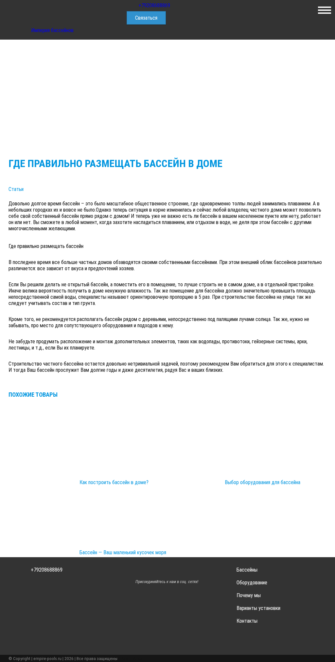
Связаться (146, 18)
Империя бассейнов (52, 30)
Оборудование (252, 582)
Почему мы (249, 595)
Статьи (16, 189)
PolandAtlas (131, 658)
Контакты (247, 621)
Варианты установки (258, 608)
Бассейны (247, 570)
